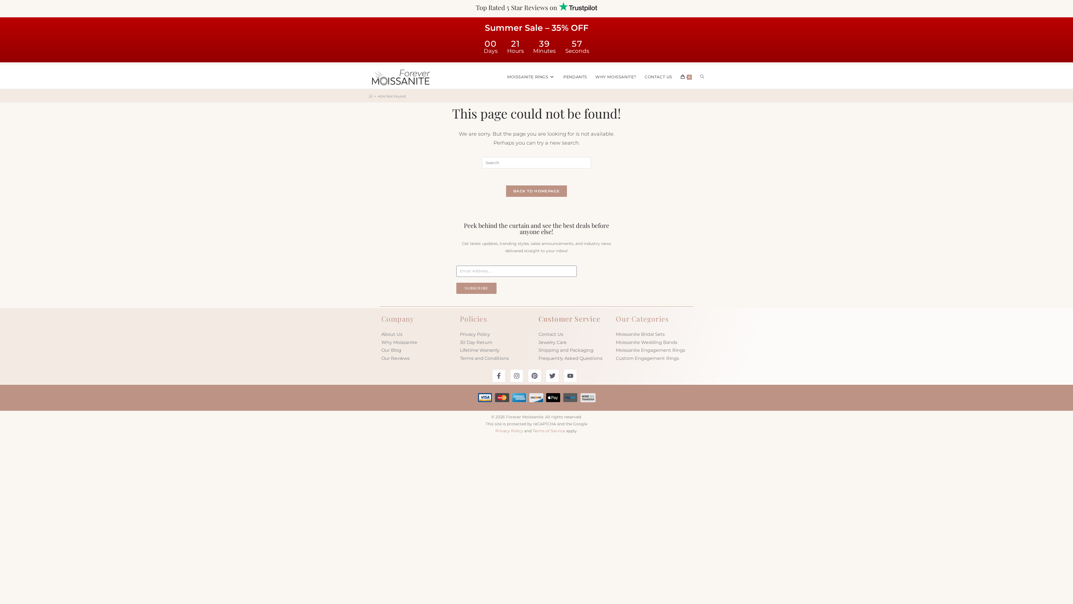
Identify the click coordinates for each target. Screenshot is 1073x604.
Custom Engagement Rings (647, 358)
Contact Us (550, 334)
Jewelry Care (552, 342)
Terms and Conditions (484, 358)
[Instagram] (517, 376)
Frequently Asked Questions (570, 358)
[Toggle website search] (702, 77)
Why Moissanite (399, 342)
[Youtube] (570, 376)
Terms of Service (549, 430)
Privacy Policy (475, 334)
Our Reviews (395, 358)
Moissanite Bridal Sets (640, 334)
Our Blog (391, 350)
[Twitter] (552, 376)
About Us (391, 334)
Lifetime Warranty (480, 350)
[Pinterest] (534, 376)
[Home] (370, 96)
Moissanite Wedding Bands (646, 342)
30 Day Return (476, 342)
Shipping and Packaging (566, 350)
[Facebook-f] (499, 376)
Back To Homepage (536, 191)
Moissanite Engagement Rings (650, 350)
